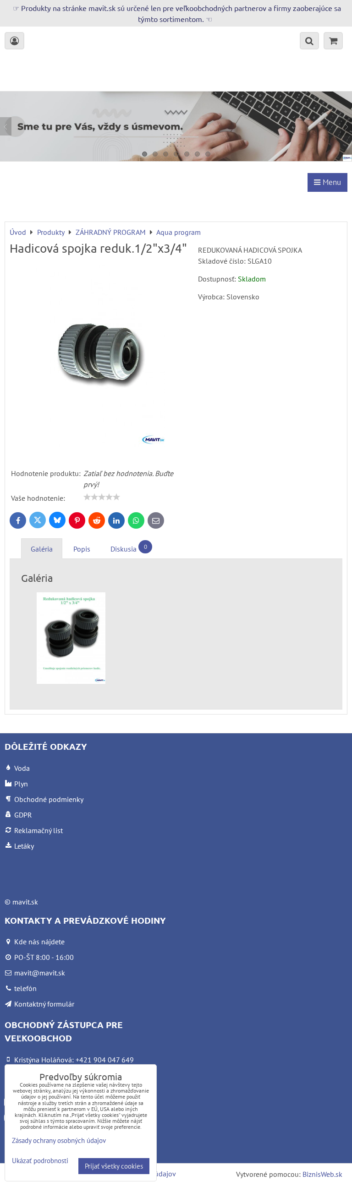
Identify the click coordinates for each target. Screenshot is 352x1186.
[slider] (101, 497)
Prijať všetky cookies (114, 1166)
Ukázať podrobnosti (40, 1161)
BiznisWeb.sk (322, 1174)
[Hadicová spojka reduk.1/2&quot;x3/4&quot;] (100, 357)
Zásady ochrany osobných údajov (59, 1140)
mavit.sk (25, 901)
